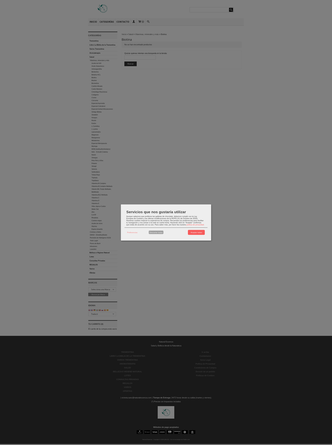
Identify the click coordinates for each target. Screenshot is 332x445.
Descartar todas (156, 232)
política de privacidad (195, 225)
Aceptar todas (196, 232)
